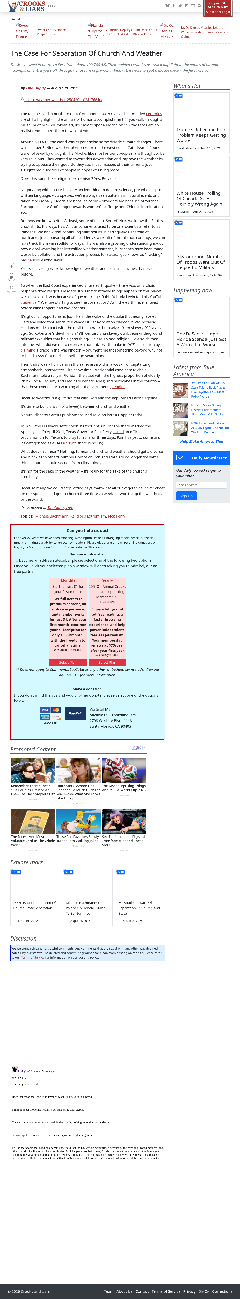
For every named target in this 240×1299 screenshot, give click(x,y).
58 (176, 159)
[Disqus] (87, 1112)
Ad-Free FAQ (69, 675)
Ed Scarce (182, 211)
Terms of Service (32, 957)
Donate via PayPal (75, 713)
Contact (142, 1291)
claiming (28, 350)
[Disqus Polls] (88, 1012)
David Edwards (186, 148)
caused (34, 260)
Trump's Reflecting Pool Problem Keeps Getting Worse (201, 134)
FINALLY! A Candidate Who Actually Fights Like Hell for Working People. (210, 427)
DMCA (203, 1291)
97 (176, 222)
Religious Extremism (88, 516)
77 (118, 872)
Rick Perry (116, 516)
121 (14, 872)
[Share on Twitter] (11, 277)
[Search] (199, 6)
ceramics (154, 113)
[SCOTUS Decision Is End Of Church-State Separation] (35, 883)
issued (118, 431)
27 (176, 300)
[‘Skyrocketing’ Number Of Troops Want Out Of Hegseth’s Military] (202, 235)
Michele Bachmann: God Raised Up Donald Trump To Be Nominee (85, 908)
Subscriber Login (218, 12)
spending (118, 386)
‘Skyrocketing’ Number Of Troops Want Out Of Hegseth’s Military (200, 261)
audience (28, 302)
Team (109, 1291)
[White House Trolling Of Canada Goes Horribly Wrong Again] (202, 172)
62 (11, 287)
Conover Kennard (187, 352)
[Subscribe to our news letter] (193, 6)
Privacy (189, 1291)
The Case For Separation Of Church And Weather (86, 53)
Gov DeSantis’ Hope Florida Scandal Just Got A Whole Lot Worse (201, 339)
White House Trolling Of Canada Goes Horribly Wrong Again (199, 198)
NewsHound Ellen (187, 275)
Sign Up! (186, 496)
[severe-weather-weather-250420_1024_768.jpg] (62, 99)
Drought (68, 443)
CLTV (52, 6)
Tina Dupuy (36, 88)
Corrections (222, 1291)
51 (176, 95)
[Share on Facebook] (11, 266)
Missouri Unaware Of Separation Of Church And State (139, 908)
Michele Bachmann (51, 516)
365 (67, 872)
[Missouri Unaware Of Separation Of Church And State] (140, 883)
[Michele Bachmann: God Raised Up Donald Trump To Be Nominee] (87, 883)
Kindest (50, 723)
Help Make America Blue (201, 441)
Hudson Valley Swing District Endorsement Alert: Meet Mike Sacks (207, 409)
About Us (124, 1291)
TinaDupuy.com (60, 507)
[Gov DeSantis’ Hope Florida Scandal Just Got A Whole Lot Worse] (202, 312)
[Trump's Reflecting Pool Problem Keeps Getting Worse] (202, 108)
